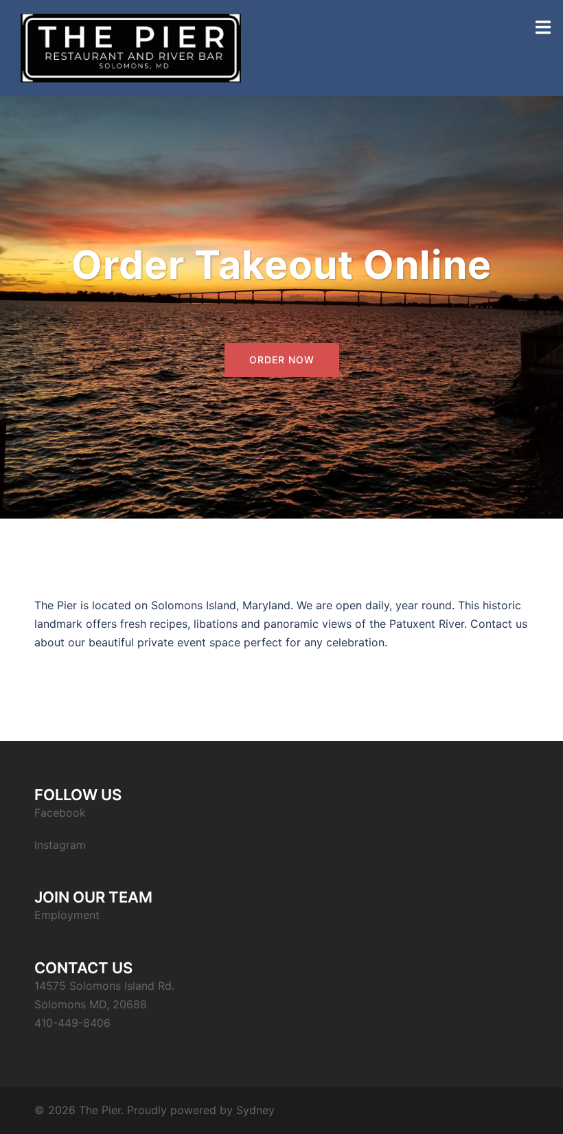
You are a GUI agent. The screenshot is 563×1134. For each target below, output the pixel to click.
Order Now (281, 359)
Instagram (60, 845)
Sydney (255, 1110)
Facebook (60, 812)
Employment (67, 915)
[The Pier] (131, 47)
